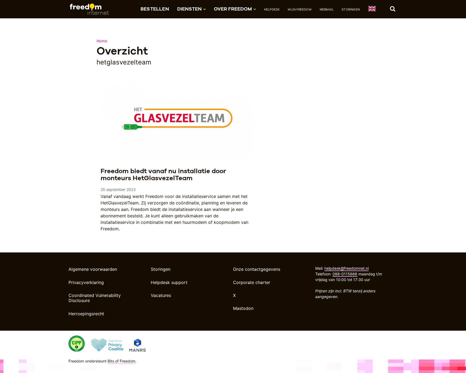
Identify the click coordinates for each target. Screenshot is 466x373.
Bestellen (155, 9)
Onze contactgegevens (256, 269)
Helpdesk (272, 9)
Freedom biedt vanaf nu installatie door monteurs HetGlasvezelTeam (163, 174)
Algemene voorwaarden (92, 269)
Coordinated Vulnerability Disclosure (94, 298)
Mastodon (243, 308)
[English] (372, 9)
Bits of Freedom (121, 361)
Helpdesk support (169, 282)
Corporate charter (251, 282)
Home (102, 41)
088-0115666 (345, 274)
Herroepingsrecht (86, 313)
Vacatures (161, 295)
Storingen (351, 9)
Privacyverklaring (86, 282)
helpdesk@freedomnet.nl (346, 268)
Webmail (327, 9)
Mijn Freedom (299, 9)
